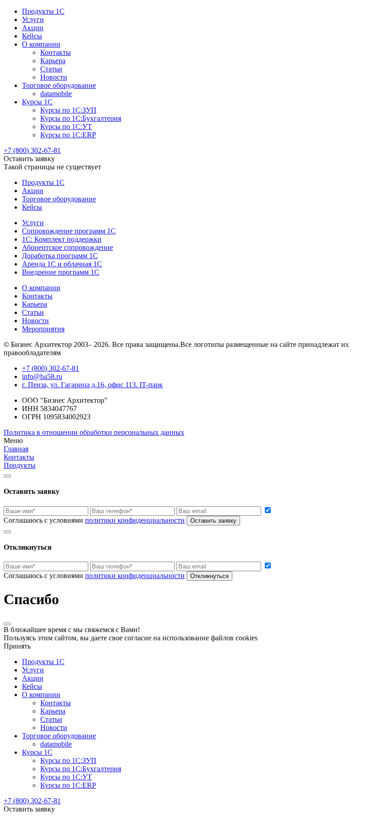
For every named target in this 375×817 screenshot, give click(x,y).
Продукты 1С (43, 11)
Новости (53, 77)
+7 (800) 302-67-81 (32, 150)
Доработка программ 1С (60, 256)
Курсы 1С (37, 102)
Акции (32, 28)
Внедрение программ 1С (60, 272)
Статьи (51, 69)
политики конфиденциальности (135, 520)
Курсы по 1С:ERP (68, 135)
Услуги (33, 19)
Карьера (52, 61)
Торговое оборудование (59, 85)
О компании (41, 44)
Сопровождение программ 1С (69, 231)
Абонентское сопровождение (67, 247)
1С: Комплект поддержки (62, 239)
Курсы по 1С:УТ (66, 126)
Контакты (55, 52)
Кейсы (32, 36)
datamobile (56, 93)
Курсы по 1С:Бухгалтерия (80, 118)
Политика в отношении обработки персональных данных (94, 432)
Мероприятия (43, 329)
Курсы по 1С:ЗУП (68, 110)
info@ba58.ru (42, 376)
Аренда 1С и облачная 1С (62, 264)
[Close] (7, 476)
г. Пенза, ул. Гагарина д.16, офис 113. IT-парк (92, 385)
